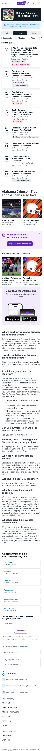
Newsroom (6, 721)
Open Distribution (9, 707)
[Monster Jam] (11, 212)
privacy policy (8, 639)
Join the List (21, 631)
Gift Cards (6, 740)
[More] (38, 10)
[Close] (39, 233)
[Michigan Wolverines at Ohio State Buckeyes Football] (11, 271)
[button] (8, 3)
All (7, 33)
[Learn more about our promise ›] (10, 673)
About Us (6, 703)
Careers (5, 725)
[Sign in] (33, 3)
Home (20, 33)
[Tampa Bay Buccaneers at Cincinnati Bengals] (32, 271)
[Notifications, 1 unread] (39, 3)
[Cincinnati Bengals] (32, 212)
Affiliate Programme (10, 712)
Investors (6, 716)
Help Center (7, 735)
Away (34, 33)
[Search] (28, 3)
